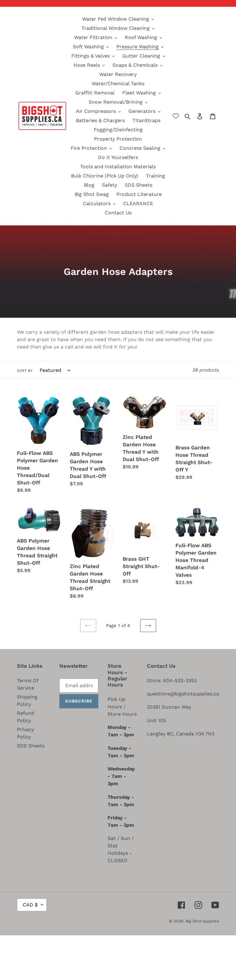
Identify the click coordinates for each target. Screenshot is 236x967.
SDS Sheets (31, 746)
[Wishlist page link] (176, 116)
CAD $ (30, 905)
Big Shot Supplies (202, 921)
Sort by (25, 370)
